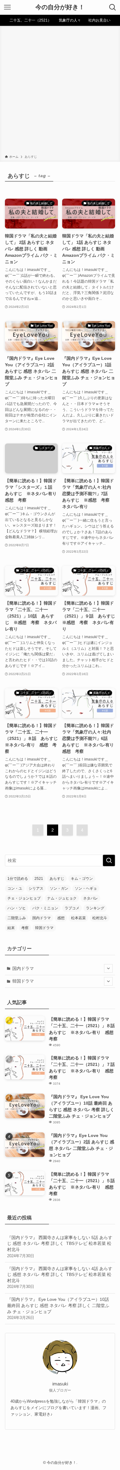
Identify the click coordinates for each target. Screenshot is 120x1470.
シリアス (36, 888)
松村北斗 (99, 918)
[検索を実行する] (109, 860)
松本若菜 (78, 918)
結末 (11, 928)
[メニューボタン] (7, 7)
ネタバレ (90, 898)
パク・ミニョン (45, 908)
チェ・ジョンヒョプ (24, 898)
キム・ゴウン (82, 878)
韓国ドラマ (44, 928)
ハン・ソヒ (16, 908)
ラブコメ (72, 908)
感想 (61, 918)
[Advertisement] (60, 91)
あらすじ (57, 878)
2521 (38, 878)
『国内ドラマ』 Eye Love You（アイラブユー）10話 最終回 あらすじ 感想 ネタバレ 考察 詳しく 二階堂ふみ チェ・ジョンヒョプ (58, 1308)
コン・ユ (14, 888)
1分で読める (17, 878)
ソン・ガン (59, 888)
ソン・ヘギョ (86, 888)
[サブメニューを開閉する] (108, 968)
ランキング (95, 908)
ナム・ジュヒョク (62, 898)
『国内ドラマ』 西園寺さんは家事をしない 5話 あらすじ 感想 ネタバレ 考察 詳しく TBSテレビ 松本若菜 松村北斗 (59, 1246)
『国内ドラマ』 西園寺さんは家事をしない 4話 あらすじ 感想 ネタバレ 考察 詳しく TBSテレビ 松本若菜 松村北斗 (59, 1277)
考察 (25, 928)
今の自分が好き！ (60, 7)
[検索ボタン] (112, 7)
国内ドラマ (41, 918)
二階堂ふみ (16, 918)
